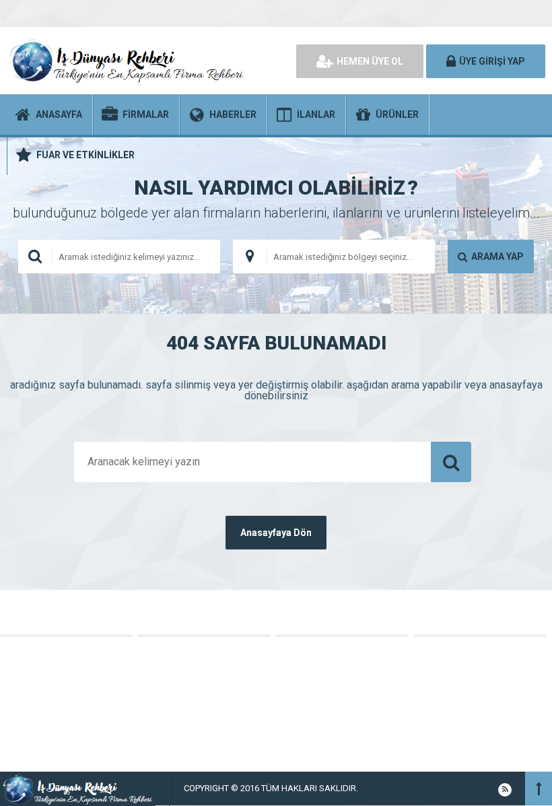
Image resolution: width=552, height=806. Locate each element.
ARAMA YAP (497, 256)
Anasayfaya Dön (276, 532)
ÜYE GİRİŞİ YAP (492, 61)
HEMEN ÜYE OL (370, 61)
